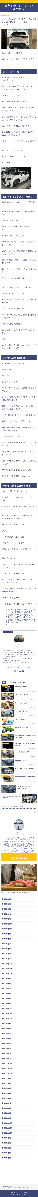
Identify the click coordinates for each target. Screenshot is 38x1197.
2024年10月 (8, 974)
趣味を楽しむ (5, 15)
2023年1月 (8, 1058)
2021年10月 (8, 1133)
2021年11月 (8, 1128)
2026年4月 (8, 914)
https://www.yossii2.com (20, 667)
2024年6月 (8, 993)
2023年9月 (8, 1023)
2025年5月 (8, 939)
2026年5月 (8, 909)
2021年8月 (8, 1143)
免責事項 (26, 1192)
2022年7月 (8, 1088)
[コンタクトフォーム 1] (23, 671)
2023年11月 (8, 1013)
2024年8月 (8, 983)
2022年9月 (8, 1078)
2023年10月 (8, 1018)
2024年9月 (8, 978)
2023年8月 (8, 1028)
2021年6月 (8, 1153)
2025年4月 (8, 944)
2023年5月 (8, 1043)
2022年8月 (8, 1083)
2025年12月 (8, 924)
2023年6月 (8, 1038)
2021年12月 (8, 1123)
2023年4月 (8, 1048)
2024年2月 (8, 1008)
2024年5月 (8, 998)
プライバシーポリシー (15, 1192)
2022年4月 (8, 1103)
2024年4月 (8, 1003)
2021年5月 (8, 1158)
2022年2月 (8, 1113)
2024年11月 (8, 969)
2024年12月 (8, 964)
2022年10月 (8, 1073)
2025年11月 (8, 929)
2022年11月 (8, 1068)
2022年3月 (8, 1108)
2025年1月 (8, 959)
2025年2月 (8, 954)
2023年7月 (8, 1033)
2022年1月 (8, 1118)
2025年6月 (8, 934)
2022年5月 (8, 1098)
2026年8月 (8, 899)
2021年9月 (8, 1138)
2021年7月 (8, 1148)
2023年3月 (8, 1053)
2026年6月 (8, 904)
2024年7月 (8, 989)
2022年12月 (8, 1063)
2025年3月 (8, 949)
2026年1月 (8, 919)
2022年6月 (8, 1093)
